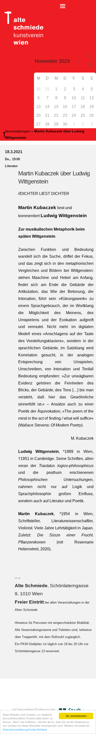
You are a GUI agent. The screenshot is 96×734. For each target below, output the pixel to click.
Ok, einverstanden (76, 716)
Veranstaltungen (17, 131)
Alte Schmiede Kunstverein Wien (22, 28)
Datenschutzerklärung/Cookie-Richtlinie (25, 729)
